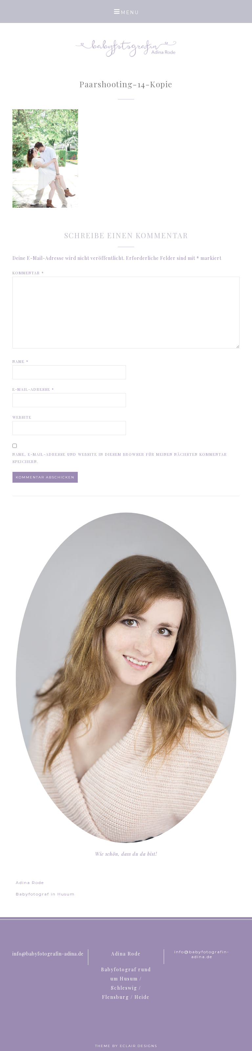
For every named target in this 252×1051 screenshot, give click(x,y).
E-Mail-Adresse (33, 389)
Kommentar (28, 272)
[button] (126, 11)
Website (22, 417)
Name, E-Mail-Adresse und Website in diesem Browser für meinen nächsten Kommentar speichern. (119, 458)
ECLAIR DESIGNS (138, 1046)
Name (20, 361)
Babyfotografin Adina (126, 47)
